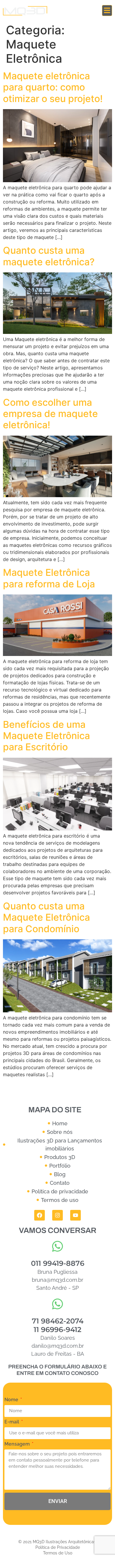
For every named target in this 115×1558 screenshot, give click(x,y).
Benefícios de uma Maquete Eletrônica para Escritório (46, 736)
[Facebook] (39, 1215)
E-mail (12, 1422)
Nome (11, 1399)
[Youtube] (75, 1215)
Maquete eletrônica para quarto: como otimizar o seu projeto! (53, 87)
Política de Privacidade (57, 1547)
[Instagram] (57, 1215)
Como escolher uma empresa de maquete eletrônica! (50, 414)
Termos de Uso (57, 1553)
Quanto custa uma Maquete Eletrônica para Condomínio (46, 917)
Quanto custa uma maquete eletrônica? (49, 256)
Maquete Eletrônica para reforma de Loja (49, 578)
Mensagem (17, 1444)
